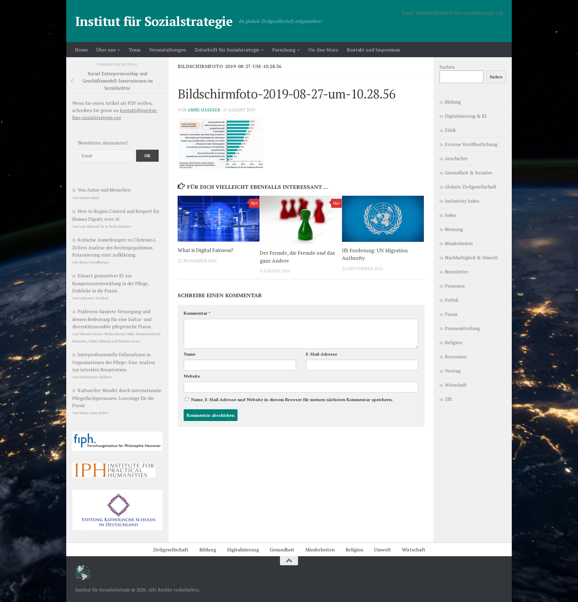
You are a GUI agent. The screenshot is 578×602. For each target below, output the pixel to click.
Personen (455, 286)
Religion (453, 342)
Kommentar (197, 313)
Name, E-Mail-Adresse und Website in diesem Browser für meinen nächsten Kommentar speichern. (292, 399)
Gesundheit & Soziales (468, 173)
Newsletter (456, 272)
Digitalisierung (243, 549)
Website (192, 376)
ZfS (448, 399)
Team (135, 49)
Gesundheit (282, 549)
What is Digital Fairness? (205, 250)
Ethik (450, 130)
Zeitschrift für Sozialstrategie (226, 49)
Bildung (453, 102)
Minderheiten (459, 243)
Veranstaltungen (167, 49)
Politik (451, 300)
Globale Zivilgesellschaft (470, 187)
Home (81, 49)
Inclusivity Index (462, 201)
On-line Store (323, 49)
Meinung (454, 229)
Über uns (106, 49)
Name (189, 354)
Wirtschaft (456, 385)
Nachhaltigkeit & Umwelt (471, 257)
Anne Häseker (204, 110)
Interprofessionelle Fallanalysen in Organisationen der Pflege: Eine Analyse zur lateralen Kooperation (113, 362)
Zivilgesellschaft (170, 549)
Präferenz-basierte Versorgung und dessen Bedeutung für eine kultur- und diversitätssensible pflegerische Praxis (111, 318)
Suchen (447, 67)
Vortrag (453, 371)
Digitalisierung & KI (465, 116)
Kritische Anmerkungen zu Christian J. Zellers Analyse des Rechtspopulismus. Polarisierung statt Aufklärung (114, 247)
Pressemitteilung (462, 328)
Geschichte (456, 158)
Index (450, 215)
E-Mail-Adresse (321, 354)
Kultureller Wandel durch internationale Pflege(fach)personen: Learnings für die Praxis (116, 397)
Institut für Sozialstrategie (153, 21)
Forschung (283, 49)
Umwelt (382, 549)
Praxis (451, 314)
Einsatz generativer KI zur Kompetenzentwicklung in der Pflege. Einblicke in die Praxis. (110, 283)
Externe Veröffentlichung (471, 144)
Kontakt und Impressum (373, 49)
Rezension (456, 357)
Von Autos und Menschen (104, 190)
